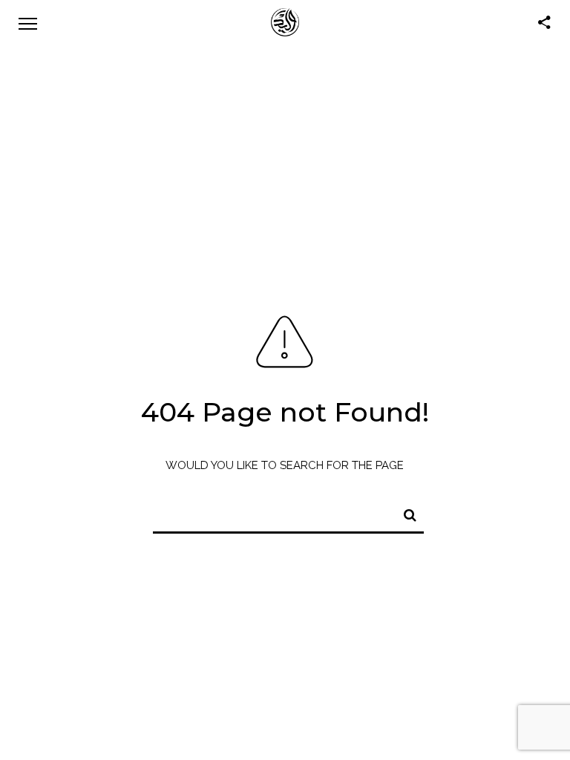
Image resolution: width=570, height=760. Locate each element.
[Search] (403, 513)
